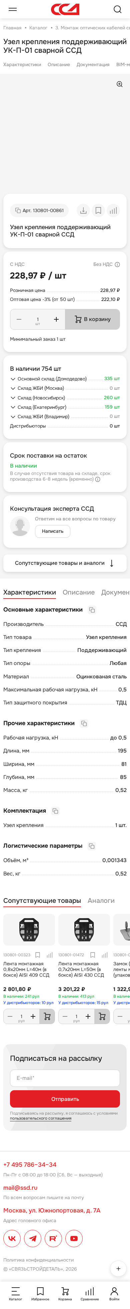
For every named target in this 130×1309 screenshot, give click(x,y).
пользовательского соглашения (40, 1118)
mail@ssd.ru (20, 1187)
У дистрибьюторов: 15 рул (83, 1002)
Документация (93, 64)
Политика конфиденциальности (38, 1260)
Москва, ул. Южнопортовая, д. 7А (51, 1210)
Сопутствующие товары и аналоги (60, 562)
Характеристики (22, 64)
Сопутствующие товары (42, 901)
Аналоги (101, 901)
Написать (52, 531)
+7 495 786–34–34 (29, 1164)
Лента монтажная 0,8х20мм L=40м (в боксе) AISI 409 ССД (26, 969)
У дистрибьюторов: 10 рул (28, 1002)
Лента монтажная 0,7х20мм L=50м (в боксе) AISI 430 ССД (81, 969)
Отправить (65, 1099)
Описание (59, 64)
